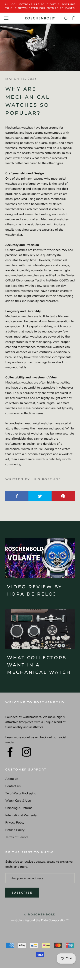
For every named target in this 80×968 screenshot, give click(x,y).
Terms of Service (16, 837)
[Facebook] (10, 752)
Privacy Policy (14, 822)
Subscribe (22, 892)
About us (11, 779)
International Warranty (21, 815)
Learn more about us (19, 737)
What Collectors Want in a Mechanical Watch (39, 665)
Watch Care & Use (18, 801)
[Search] (66, 18)
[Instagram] (26, 752)
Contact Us (13, 786)
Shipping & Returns (18, 808)
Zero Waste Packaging (20, 793)
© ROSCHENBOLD (40, 914)
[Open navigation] (6, 18)
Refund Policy (14, 830)
